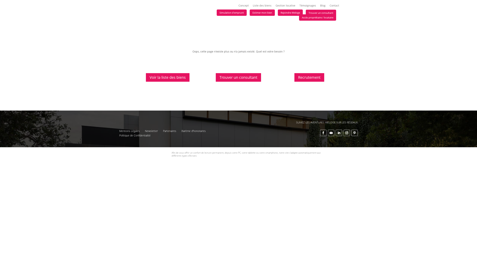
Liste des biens (262, 5)
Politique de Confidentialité (135, 135)
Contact (334, 5)
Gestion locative (285, 5)
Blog (323, 5)
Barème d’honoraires (193, 131)
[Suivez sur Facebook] (323, 133)
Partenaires (169, 131)
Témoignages (307, 5)
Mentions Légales (129, 131)
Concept (243, 5)
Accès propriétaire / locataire (317, 17)
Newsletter (151, 131)
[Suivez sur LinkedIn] (339, 133)
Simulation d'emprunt (231, 12)
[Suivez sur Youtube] (331, 133)
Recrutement (309, 77)
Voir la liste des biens (168, 77)
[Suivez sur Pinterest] (354, 133)
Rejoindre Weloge (290, 12)
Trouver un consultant (321, 13)
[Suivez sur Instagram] (347, 133)
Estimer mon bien (262, 12)
